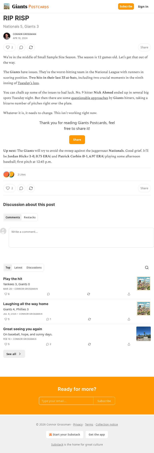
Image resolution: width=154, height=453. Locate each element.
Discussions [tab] (34, 267)
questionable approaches (89, 98)
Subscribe (126, 6)
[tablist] (20, 217)
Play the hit (12, 279)
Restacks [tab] (29, 217)
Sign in (143, 6)
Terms (89, 424)
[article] (77, 286)
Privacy (78, 424)
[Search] (147, 268)
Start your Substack (66, 434)
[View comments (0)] (21, 47)
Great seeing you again (22, 329)
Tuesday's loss (28, 83)
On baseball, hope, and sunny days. (27, 334)
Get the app (97, 434)
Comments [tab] (13, 217)
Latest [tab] (18, 267)
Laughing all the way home (25, 304)
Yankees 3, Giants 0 (16, 284)
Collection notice (107, 424)
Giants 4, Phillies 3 (16, 309)
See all (11, 354)
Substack (57, 444)
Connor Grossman (24, 34)
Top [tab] (8, 267)
